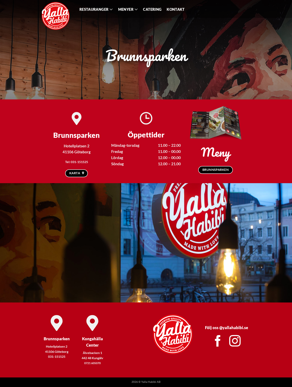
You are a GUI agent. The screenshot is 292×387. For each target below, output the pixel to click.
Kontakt (176, 9)
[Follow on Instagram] (235, 341)
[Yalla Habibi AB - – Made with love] (57, 16)
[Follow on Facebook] (218, 341)
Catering (152, 9)
